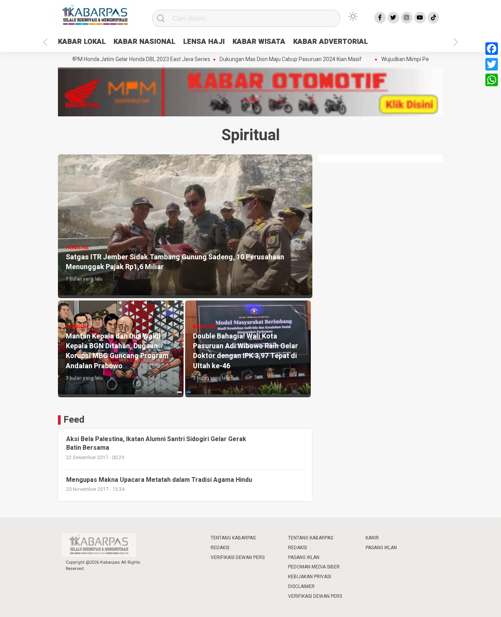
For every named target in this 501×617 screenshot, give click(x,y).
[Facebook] (491, 48)
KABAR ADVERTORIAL (330, 41)
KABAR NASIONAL (144, 41)
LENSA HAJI (204, 41)
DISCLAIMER (301, 586)
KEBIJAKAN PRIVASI (309, 576)
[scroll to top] (478, 603)
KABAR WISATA (258, 41)
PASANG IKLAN (303, 557)
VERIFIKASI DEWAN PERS (238, 557)
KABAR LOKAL (82, 41)
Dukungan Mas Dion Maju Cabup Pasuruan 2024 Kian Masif (279, 59)
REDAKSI (220, 547)
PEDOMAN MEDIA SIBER (314, 566)
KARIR (372, 537)
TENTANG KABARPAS (233, 537)
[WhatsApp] (491, 80)
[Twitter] (491, 64)
